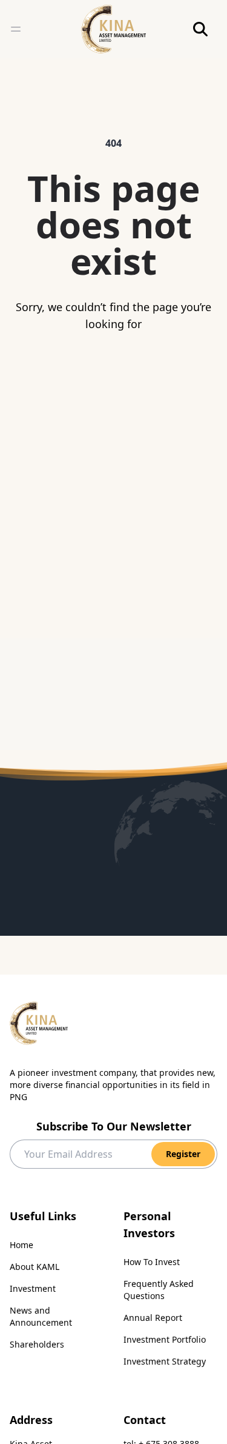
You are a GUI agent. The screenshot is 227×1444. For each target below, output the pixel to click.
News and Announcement (41, 1316)
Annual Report (152, 1317)
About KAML (34, 1266)
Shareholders (37, 1344)
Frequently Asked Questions (158, 1289)
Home (21, 1245)
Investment (33, 1288)
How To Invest (151, 1262)
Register (183, 1154)
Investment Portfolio (164, 1339)
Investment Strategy (164, 1361)
